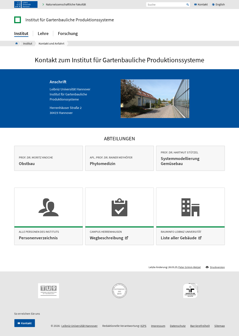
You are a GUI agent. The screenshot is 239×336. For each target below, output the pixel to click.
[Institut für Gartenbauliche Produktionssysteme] (15, 43)
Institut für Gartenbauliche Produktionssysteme (69, 20)
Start (187, 4)
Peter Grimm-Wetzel (189, 267)
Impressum (158, 326)
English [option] (220, 4)
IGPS (143, 326)
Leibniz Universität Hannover (79, 326)
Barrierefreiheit (200, 326)
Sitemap (219, 326)
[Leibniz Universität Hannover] (26, 4)
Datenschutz (178, 326)
